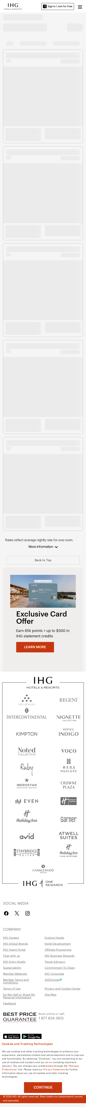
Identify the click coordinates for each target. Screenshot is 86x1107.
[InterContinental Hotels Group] (13, 6)
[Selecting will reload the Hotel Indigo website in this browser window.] (68, 733)
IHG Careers (11, 937)
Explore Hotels (54, 937)
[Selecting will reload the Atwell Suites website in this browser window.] (68, 835)
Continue (43, 1087)
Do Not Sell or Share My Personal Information (19, 995)
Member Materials (15, 974)
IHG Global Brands (15, 944)
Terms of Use (11, 988)
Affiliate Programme (58, 950)
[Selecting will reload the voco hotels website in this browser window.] (68, 750)
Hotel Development (58, 944)
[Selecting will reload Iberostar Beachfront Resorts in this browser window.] (27, 784)
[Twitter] (17, 913)
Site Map (50, 994)
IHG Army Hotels (14, 962)
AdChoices (52, 980)
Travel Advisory (55, 962)
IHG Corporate (54, 974)
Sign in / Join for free (60, 6)
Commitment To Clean (60, 968)
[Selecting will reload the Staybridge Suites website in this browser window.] (27, 852)
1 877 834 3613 (51, 1017)
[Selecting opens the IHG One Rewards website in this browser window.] (43, 883)
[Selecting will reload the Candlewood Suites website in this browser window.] (43, 869)
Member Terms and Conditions (16, 981)
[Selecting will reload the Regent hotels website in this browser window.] (68, 698)
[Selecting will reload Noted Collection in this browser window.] (27, 750)
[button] (80, 6)
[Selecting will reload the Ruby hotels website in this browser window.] (27, 767)
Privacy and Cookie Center (62, 988)
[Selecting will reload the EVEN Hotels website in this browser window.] (27, 801)
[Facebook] (7, 913)
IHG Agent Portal (14, 950)
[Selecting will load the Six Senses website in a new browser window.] (27, 698)
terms (48, 1062)
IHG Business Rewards (59, 956)
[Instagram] (27, 913)
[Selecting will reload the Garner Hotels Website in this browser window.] (68, 818)
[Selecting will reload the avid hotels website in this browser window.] (27, 835)
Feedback (9, 1003)
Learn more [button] (35, 647)
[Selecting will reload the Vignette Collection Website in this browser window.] (68, 716)
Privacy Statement (54, 1069)
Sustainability (12, 968)
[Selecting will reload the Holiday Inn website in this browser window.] (27, 818)
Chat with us (11, 956)
